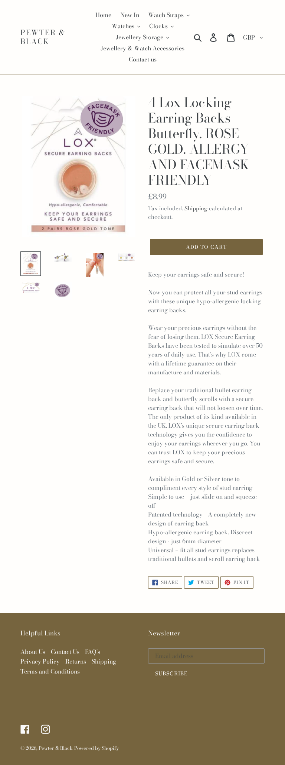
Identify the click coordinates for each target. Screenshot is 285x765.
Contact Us (65, 651)
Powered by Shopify (96, 748)
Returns (75, 661)
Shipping (195, 208)
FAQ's (92, 651)
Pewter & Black (42, 37)
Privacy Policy (40, 661)
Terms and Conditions (50, 671)
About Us (32, 651)
